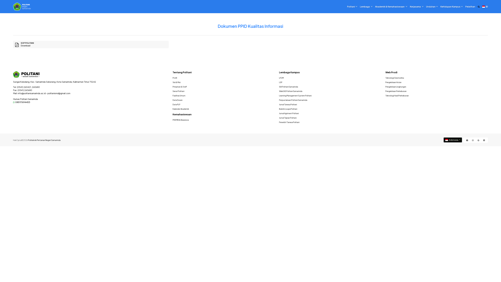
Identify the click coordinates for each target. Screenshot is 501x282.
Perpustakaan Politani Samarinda (293, 100)
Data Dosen (178, 100)
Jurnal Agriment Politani (289, 113)
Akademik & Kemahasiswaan (390, 6)
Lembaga (365, 6)
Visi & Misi (177, 82)
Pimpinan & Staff (180, 87)
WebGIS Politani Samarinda (290, 91)
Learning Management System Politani (295, 95)
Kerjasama (415, 6)
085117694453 (22, 102)
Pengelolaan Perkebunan (396, 91)
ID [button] (486, 6)
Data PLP (176, 104)
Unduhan (431, 6)
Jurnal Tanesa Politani (288, 104)
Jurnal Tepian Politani (288, 118)
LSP (280, 82)
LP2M (281, 78)
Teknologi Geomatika (394, 78)
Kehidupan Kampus (450, 6)
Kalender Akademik (181, 109)
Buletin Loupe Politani (288, 109)
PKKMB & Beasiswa (181, 120)
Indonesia (454, 140)
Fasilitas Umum (179, 95)
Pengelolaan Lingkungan (395, 87)
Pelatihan (470, 6)
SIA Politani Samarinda (288, 87)
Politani (351, 6)
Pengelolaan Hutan (393, 82)
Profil (175, 78)
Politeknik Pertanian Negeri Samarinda (44, 140)
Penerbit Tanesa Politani (289, 122)
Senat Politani (178, 91)
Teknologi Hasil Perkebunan (397, 95)
